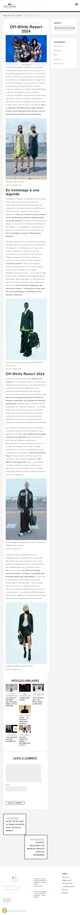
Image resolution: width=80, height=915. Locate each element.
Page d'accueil (9, 15)
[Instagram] (9, 900)
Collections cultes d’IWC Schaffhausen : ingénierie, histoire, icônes (41, 881)
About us (65, 877)
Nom (8, 785)
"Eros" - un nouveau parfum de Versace (23, 720)
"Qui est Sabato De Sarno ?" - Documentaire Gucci (24, 741)
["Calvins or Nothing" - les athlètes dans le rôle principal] (11, 688)
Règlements (67, 880)
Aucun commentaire (32, 23)
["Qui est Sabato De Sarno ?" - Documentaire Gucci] (25, 729)
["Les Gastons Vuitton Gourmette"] (11, 729)
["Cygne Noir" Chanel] (25, 688)
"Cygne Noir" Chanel (24, 699)
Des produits (59, 46)
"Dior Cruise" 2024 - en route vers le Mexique (38, 701)
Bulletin (65, 893)
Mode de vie (58, 59)
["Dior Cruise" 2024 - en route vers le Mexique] (38, 688)
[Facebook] (5, 900)
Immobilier (58, 50)
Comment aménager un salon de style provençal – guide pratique (40, 894)
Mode (19, 15)
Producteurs (59, 64)
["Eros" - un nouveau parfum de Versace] (25, 709)
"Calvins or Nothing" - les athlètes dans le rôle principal (11, 702)
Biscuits (65, 890)
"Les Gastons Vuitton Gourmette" (11, 739)
